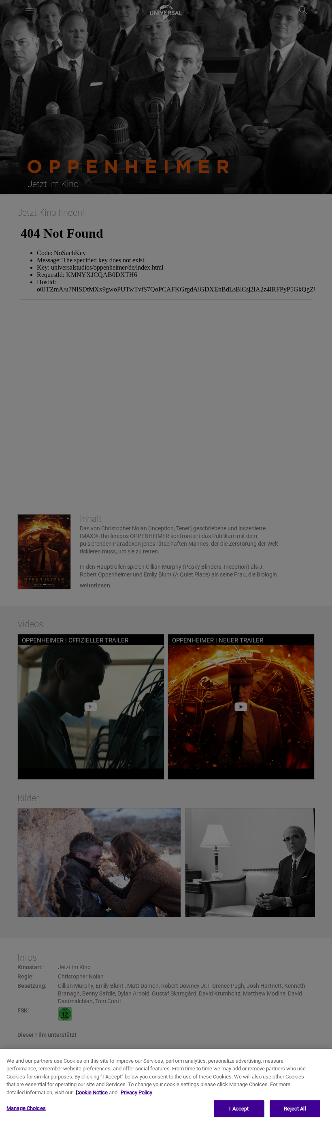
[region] (166, 1086)
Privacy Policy (136, 1092)
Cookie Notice (92, 1092)
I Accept (239, 1109)
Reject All (295, 1109)
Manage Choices (26, 1108)
